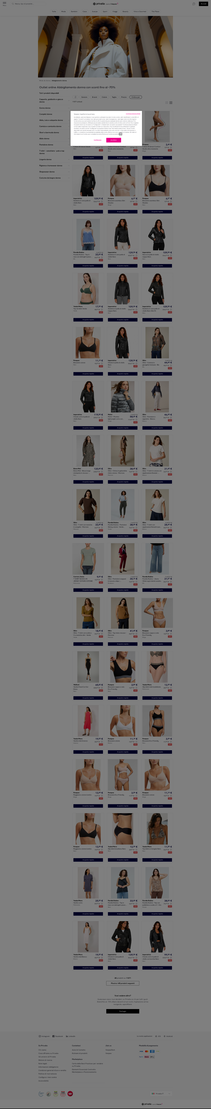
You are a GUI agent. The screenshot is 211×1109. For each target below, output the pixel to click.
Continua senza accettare (133, 113)
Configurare (97, 140)
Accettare (114, 140)
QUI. (120, 134)
